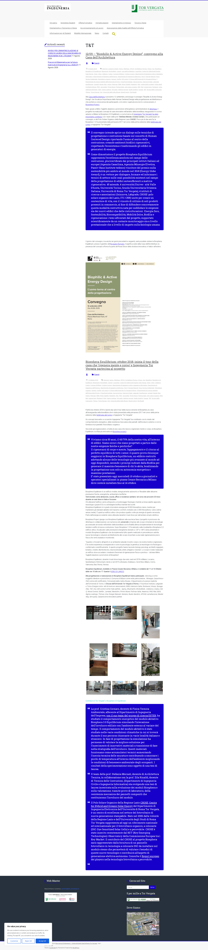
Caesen (119, 71)
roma (160, 87)
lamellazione (89, 84)
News (97, 33)
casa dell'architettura (128, 71)
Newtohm (134, 84)
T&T (145, 90)
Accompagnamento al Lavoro (91, 28)
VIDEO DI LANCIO (117, 571)
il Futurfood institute (126, 82)
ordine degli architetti (147, 84)
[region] (28, 934)
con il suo (112, 715)
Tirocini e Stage (140, 23)
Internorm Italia (147, 82)
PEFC (98, 87)
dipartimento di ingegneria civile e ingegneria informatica (130, 385)
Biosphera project (119, 432)
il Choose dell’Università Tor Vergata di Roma (142, 79)
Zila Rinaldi (133, 92)
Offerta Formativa (85, 23)
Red (142, 87)
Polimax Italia (120, 87)
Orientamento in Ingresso (121, 23)
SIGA (99, 90)
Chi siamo (53, 23)
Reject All (28, 941)
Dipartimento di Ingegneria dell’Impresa (105, 77)
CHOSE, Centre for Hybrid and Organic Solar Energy (124, 804)
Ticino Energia (95, 92)
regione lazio (148, 87)
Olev (139, 84)
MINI (119, 84)
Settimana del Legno (104, 415)
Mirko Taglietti (126, 84)
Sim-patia (114, 90)
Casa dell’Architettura (97, 97)
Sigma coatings (106, 90)
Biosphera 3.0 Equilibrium (93, 71)
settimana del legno (92, 90)
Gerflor (119, 79)
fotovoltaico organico (104, 79)
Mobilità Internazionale (82, 33)
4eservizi (105, 69)
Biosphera (158, 69)
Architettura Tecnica (141, 69)
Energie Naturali (150, 77)
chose (96, 74)
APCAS (132, 69)
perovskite (104, 87)
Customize (14, 941)
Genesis (113, 79)
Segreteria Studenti (68, 23)
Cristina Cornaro (130, 74)
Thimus (88, 92)
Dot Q (143, 77)
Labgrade (156, 82)
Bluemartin (105, 71)
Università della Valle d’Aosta (111, 92)
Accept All (42, 941)
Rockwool (155, 87)
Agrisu (121, 69)
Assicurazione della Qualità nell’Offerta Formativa (125, 28)
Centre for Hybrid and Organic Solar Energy (133, 383)
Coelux (110, 74)
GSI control (125, 79)
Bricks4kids (112, 71)
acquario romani (113, 69)
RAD (139, 87)
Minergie (115, 84)
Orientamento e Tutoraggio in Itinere (63, 28)
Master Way (103, 84)
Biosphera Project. (93, 105)
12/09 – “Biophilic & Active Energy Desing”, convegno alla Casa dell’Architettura (124, 55)
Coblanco (105, 74)
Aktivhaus (126, 69)
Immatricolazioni (102, 23)
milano (109, 84)
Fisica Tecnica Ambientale (146, 388)
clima (99, 74)
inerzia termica (137, 82)
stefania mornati (123, 90)
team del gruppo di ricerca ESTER (137, 715)
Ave (153, 69)
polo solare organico (131, 87)
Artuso (150, 69)
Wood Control (125, 92)
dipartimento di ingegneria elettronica (129, 77)
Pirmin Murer (111, 87)
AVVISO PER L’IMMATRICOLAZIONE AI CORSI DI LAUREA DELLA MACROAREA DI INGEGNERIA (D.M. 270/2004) (64, 53)
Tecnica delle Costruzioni (154, 90)
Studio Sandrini (133, 90)
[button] (114, 34)
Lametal (96, 84)
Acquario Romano (117, 244)
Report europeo (150, 856)
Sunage (140, 90)
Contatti (106, 33)
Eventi (96, 63)
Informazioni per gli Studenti (60, 33)
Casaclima (138, 71)
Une (101, 92)
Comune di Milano (118, 74)
